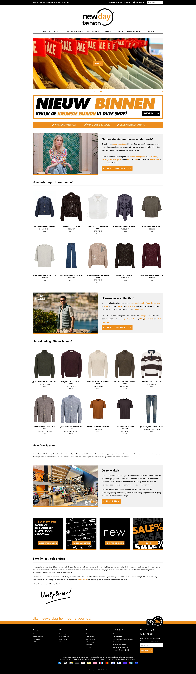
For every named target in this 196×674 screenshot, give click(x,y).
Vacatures (89, 645)
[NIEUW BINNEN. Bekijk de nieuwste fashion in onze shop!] (98, 118)
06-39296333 (132, 659)
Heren (57, 31)
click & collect (82, 579)
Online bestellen (117, 637)
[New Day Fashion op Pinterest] (148, 635)
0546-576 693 (115, 659)
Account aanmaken (124, 2)
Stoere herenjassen (153, 303)
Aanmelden (111, 2)
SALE (34, 642)
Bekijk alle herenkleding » (117, 327)
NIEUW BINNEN (38, 637)
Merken (119, 31)
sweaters (154, 156)
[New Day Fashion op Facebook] (144, 635)
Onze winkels (134, 31)
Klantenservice (117, 634)
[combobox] (155, 2)
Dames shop (36, 634)
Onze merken (90, 637)
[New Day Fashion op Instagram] (151, 635)
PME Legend (123, 318)
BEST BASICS (93, 31)
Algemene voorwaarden (126, 657)
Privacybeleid (93, 657)
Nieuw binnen (74, 31)
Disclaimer (101, 657)
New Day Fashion (82, 657)
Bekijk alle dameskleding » (135, 70)
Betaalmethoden (117, 642)
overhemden (138, 309)
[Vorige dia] (90, 91)
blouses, (105, 159)
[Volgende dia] (106, 91)
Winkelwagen (140, 2)
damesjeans (154, 159)
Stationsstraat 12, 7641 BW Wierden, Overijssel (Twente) (87, 659)
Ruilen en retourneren (119, 645)
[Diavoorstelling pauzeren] (162, 91)
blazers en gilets (114, 159)
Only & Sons (133, 318)
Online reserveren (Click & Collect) (123, 639)
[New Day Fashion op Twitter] (141, 635)
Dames (45, 31)
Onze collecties (90, 639)
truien (129, 159)
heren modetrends (137, 303)
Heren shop (62, 634)
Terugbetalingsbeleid (112, 657)
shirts (136, 159)
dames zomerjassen (137, 156)
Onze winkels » (111, 501)
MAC (141, 318)
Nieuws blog (90, 642)
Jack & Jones (149, 318)
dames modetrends (119, 144)
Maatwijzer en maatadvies (120, 647)
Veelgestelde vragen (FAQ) (121, 650)
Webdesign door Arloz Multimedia (98, 670)
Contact (150, 31)
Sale (107, 31)
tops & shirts (130, 306)
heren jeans (143, 315)
